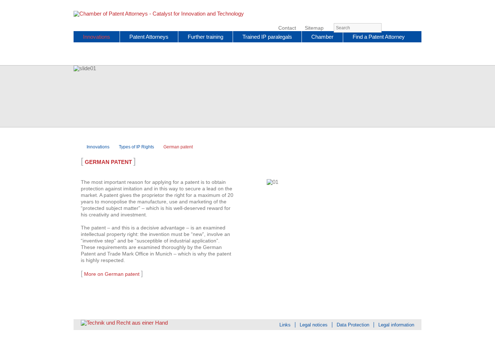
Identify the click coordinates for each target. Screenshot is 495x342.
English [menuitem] (417, 28)
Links (285, 325)
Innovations (96, 37)
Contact (287, 28)
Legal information (396, 325)
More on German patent (112, 274)
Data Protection (353, 325)
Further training (205, 37)
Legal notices (314, 325)
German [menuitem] (404, 28)
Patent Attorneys (149, 37)
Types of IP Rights (136, 146)
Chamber (322, 37)
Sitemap (314, 28)
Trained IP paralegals (267, 37)
